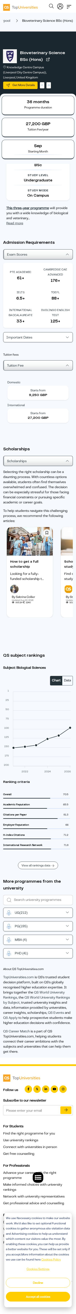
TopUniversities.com (18, 977)
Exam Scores (17, 254)
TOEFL (55, 292)
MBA (21, 940)
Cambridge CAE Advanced (55, 272)
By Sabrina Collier (23, 597)
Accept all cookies (38, 1297)
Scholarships (17, 461)
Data (67, 680)
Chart (56, 680)
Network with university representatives (34, 1196)
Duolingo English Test (55, 312)
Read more (14, 223)
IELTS (20, 292)
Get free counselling (18, 1154)
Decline (38, 1283)
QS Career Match (16, 1031)
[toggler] (69, 5)
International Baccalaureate (21, 312)
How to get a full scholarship (24, 564)
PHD (21, 953)
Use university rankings (20, 1140)
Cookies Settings (38, 1269)
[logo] (20, 6)
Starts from (38, 390)
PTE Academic (20, 272)
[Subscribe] (65, 1110)
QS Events (56, 1013)
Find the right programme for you (29, 1133)
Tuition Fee (15, 365)
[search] (51, 7)
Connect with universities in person (30, 1147)
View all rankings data (36, 865)
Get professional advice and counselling (33, 1203)
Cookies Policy (51, 1259)
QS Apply (10, 1018)
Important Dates (19, 337)
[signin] (60, 5)
